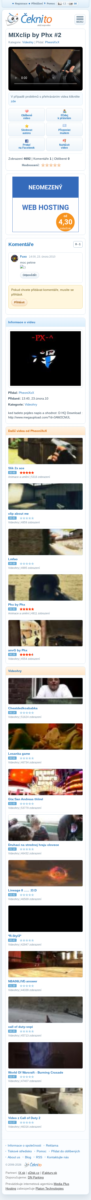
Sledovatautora (26, 131)
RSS (39, 1157)
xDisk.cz (33, 1172)
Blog (28, 1157)
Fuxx (23, 256)
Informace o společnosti (24, 1145)
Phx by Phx (16, 604)
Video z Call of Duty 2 (24, 1118)
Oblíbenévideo (26, 117)
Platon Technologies (50, 1188)
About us (14, 1157)
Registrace (21, 3)
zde (13, 101)
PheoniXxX (52, 42)
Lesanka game (19, 753)
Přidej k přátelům (64, 117)
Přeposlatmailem (64, 131)
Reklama (52, 1145)
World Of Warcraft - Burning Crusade (35, 1072)
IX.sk (21, 1172)
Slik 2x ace (16, 468)
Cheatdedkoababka (23, 708)
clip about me (18, 513)
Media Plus (61, 1184)
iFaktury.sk (49, 1172)
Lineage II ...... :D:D (22, 890)
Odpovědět (29, 275)
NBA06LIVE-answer (22, 981)
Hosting (11, 1188)
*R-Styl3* (14, 936)
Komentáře (21, 244)
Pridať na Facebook (27, 146)
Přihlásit (19, 302)
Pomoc (51, 3)
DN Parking (36, 1177)
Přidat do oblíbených (65, 1151)
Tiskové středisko (20, 1151)
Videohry (28, 42)
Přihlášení (37, 3)
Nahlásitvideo (64, 146)
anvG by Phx (17, 650)
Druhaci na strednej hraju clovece (33, 845)
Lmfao (13, 559)
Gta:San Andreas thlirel (25, 799)
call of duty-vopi (20, 1027)
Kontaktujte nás (58, 1157)
